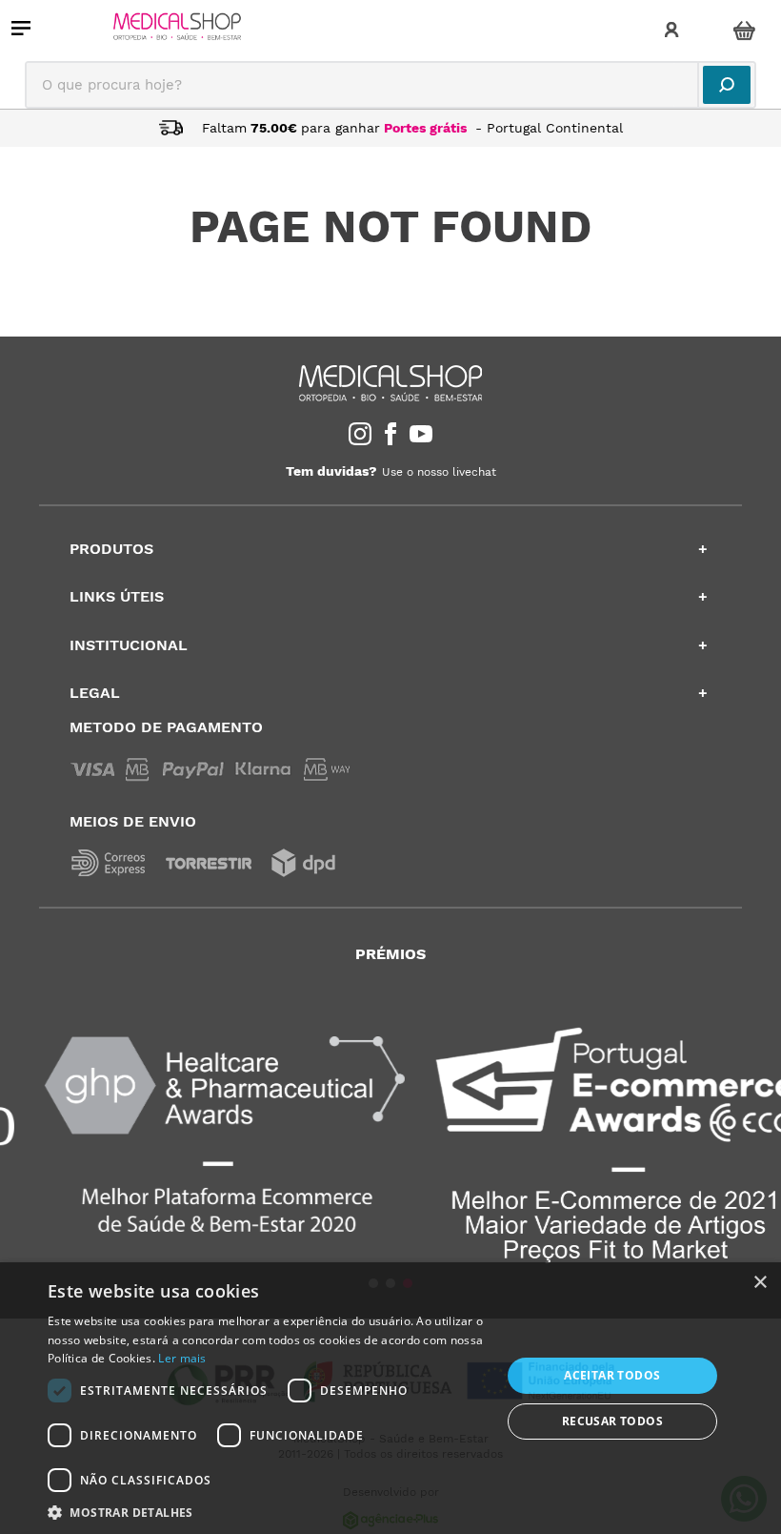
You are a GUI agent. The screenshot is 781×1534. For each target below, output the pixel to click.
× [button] (759, 1283)
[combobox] (390, 85)
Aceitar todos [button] (612, 1375)
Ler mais (182, 1358)
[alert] (390, 1398)
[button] (268, 1511)
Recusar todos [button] (612, 1421)
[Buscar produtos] (727, 85)
